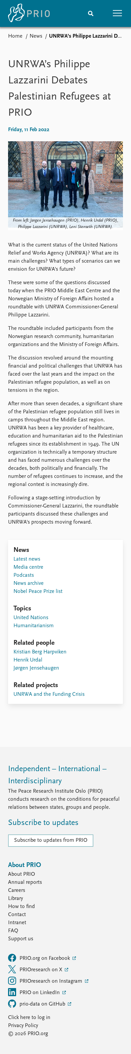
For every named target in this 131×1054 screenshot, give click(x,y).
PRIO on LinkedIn (40, 992)
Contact (17, 914)
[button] (117, 13)
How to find (21, 906)
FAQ (13, 931)
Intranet (17, 923)
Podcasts (23, 575)
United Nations (30, 617)
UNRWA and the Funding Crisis (49, 694)
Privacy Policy (23, 1025)
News (36, 36)
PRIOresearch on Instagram (51, 981)
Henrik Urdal (27, 660)
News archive (28, 583)
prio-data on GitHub (43, 1004)
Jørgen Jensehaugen (36, 668)
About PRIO (21, 874)
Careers (16, 890)
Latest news (26, 559)
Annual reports (25, 882)
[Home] (29, 13)
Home (15, 36)
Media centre (28, 567)
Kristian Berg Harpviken (40, 652)
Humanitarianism (33, 626)
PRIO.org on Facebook (45, 958)
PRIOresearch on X (41, 970)
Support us (20, 939)
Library (15, 898)
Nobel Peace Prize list (37, 591)
